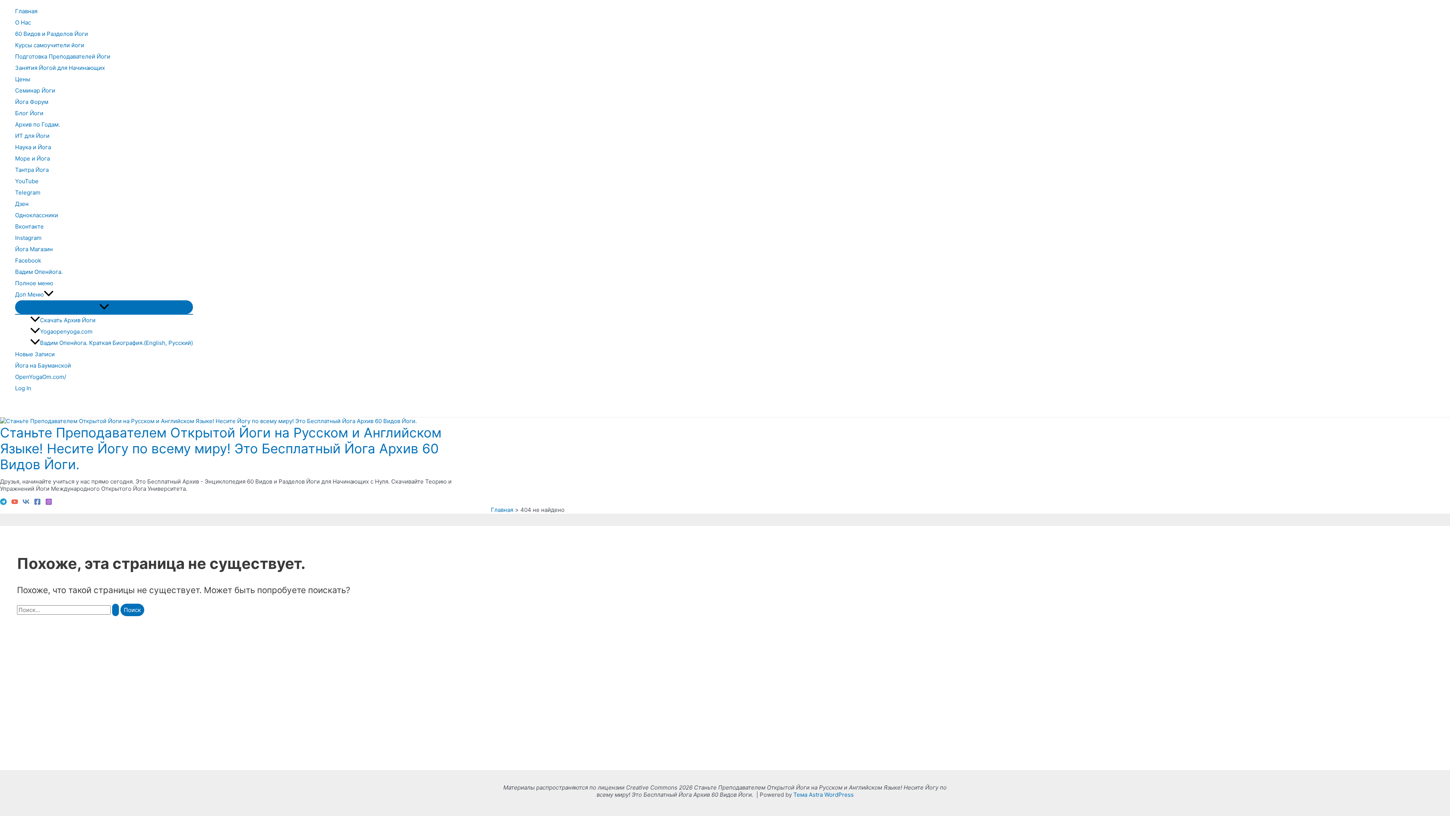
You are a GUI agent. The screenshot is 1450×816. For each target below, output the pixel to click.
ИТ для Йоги (32, 135)
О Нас (23, 22)
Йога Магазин (34, 249)
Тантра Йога (32, 169)
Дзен (22, 203)
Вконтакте (29, 226)
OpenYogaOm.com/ (40, 376)
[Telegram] (3, 503)
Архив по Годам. (37, 124)
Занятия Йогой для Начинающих (60, 67)
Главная (26, 11)
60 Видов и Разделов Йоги (51, 33)
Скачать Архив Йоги (68, 320)
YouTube (27, 181)
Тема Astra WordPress (823, 794)
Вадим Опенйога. (39, 271)
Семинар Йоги (35, 90)
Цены (22, 79)
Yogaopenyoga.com (66, 331)
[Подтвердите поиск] (115, 610)
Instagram (28, 237)
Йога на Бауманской (43, 365)
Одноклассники (36, 215)
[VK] (26, 503)
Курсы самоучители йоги (49, 45)
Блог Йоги (29, 113)
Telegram (27, 192)
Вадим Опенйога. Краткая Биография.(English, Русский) (116, 342)
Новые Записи (35, 354)
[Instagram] (48, 503)
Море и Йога (32, 158)
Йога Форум (31, 101)
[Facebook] (37, 503)
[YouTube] (14, 503)
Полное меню (34, 283)
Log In (23, 388)
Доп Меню (29, 294)
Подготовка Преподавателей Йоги (62, 56)
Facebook (28, 260)
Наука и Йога (33, 147)
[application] (49, 294)
